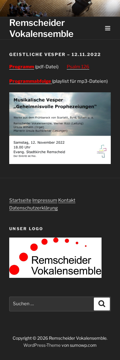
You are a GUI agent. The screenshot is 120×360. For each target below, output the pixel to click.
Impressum (44, 200)
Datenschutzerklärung (33, 208)
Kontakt (66, 200)
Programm (21, 67)
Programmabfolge (30, 81)
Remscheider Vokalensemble (41, 28)
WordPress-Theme (42, 345)
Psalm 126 (78, 67)
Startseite (20, 200)
